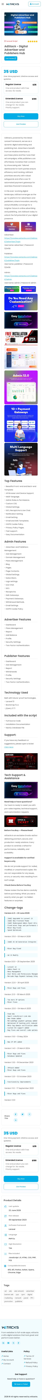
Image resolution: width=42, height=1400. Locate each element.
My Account (8, 1360)
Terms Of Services (29, 1357)
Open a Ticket (22, 1384)
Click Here (8, 747)
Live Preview (10, 58)
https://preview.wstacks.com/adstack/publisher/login (20, 259)
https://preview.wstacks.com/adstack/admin (20, 278)
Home (6, 1356)
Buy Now (21, 116)
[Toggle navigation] (2, 4)
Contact (7, 1363)
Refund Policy (31, 1362)
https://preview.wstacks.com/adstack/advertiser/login (20, 240)
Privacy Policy (31, 1366)
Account (35, 4)
